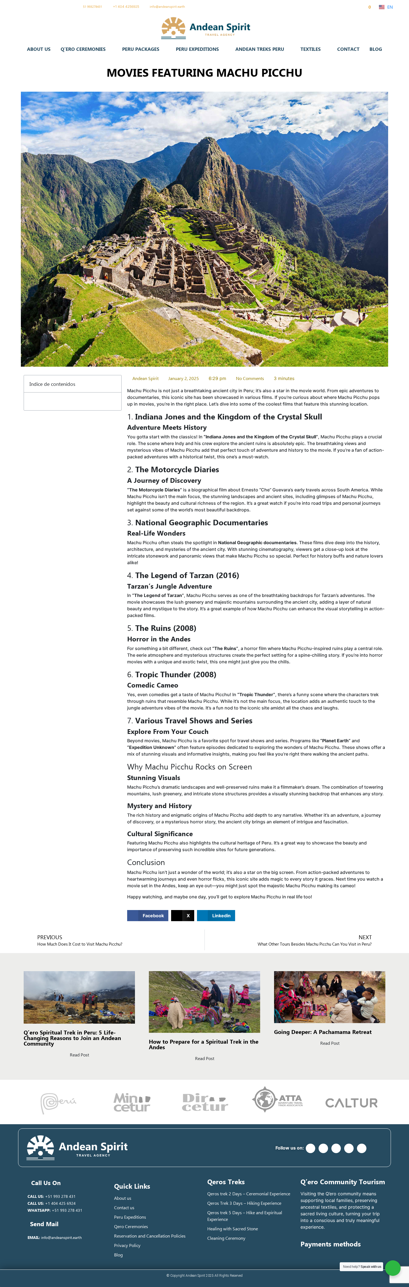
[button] (114, 384)
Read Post (79, 1055)
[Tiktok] (37, 7)
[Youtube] (46, 7)
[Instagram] (56, 7)
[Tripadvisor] (65, 7)
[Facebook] (28, 7)
